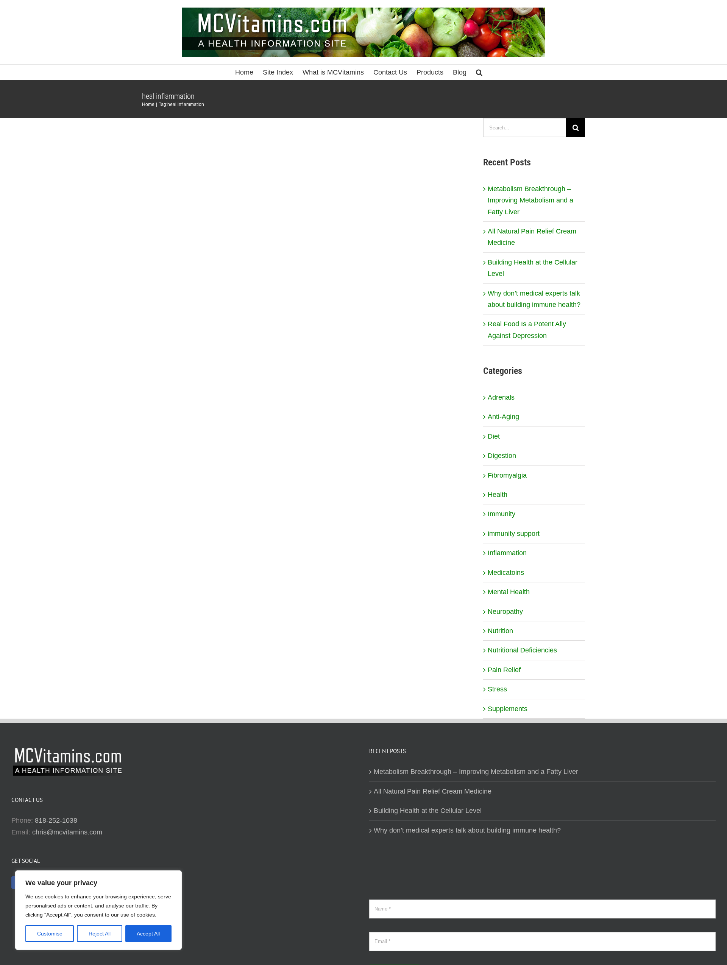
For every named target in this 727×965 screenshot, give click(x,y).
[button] (479, 72)
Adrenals (501, 397)
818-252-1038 (56, 820)
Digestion (502, 455)
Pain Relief (504, 670)
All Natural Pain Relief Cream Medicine (432, 791)
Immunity (501, 514)
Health (497, 494)
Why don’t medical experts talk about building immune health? (467, 830)
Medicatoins (506, 572)
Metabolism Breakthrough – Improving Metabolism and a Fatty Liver (530, 200)
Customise (49, 934)
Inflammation (507, 553)
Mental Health (509, 592)
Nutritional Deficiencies (522, 650)
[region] (98, 910)
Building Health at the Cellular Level (428, 810)
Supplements (507, 709)
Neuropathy (505, 611)
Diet (494, 436)
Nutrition (500, 631)
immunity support (514, 533)
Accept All (148, 934)
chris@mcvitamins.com (67, 832)
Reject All (100, 934)
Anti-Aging (503, 416)
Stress (497, 689)
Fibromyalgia (507, 475)
